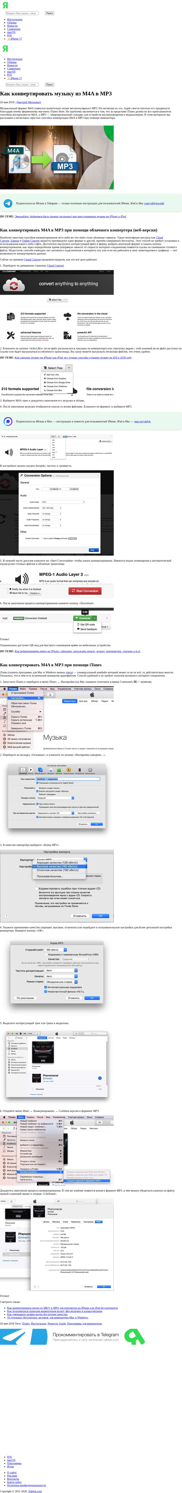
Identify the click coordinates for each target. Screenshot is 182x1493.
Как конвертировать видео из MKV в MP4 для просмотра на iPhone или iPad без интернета (62, 1307)
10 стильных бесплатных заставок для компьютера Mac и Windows (47, 1317)
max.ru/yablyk (142, 421)
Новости (12, 25)
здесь (69, 672)
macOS (11, 32)
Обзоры (12, 22)
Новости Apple (57, 1323)
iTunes (26, 1323)
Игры (10, 1466)
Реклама (12, 1475)
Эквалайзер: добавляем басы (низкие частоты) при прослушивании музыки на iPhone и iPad (70, 216)
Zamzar (14, 240)
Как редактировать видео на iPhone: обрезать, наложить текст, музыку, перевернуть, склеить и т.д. (77, 651)
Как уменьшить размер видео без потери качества (37, 1314)
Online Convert (30, 240)
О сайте (12, 1472)
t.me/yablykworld (154, 203)
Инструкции (14, 19)
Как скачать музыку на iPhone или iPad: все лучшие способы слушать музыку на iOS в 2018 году (73, 357)
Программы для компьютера (84, 1323)
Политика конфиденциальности (26, 1485)
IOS (9, 35)
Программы (14, 1463)
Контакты (13, 1478)
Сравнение (13, 29)
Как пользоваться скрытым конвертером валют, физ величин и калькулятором (54, 1311)
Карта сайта (14, 1482)
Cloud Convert (32, 259)
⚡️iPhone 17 (14, 38)
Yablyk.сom (35, 1491)
